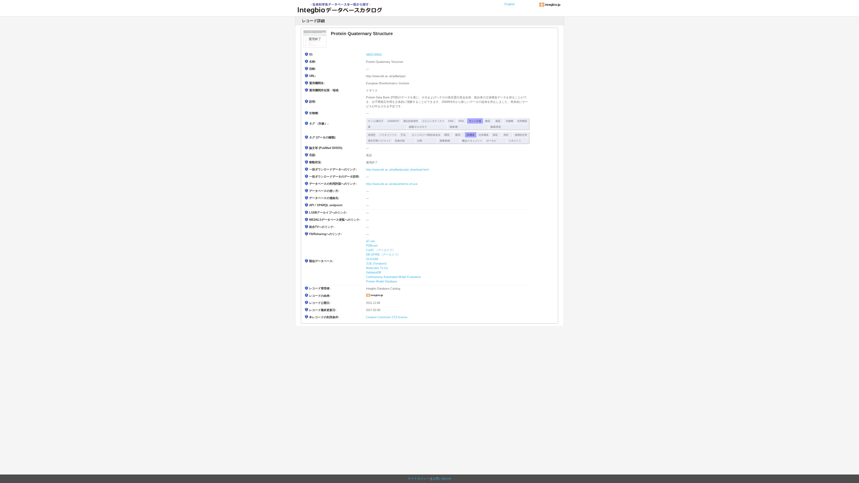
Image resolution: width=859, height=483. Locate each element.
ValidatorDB (373, 272)
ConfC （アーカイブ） (380, 250)
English (509, 4)
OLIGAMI (372, 259)
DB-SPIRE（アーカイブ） (383, 254)
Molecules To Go (377, 268)
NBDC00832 (374, 54)
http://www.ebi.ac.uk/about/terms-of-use (391, 184)
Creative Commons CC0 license (386, 317)
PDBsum (372, 245)
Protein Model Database (381, 281)
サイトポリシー (419, 478)
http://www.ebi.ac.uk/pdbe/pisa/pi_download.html (397, 169)
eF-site (370, 241)
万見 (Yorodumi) (376, 263)
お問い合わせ (441, 478)
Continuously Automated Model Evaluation (393, 277)
